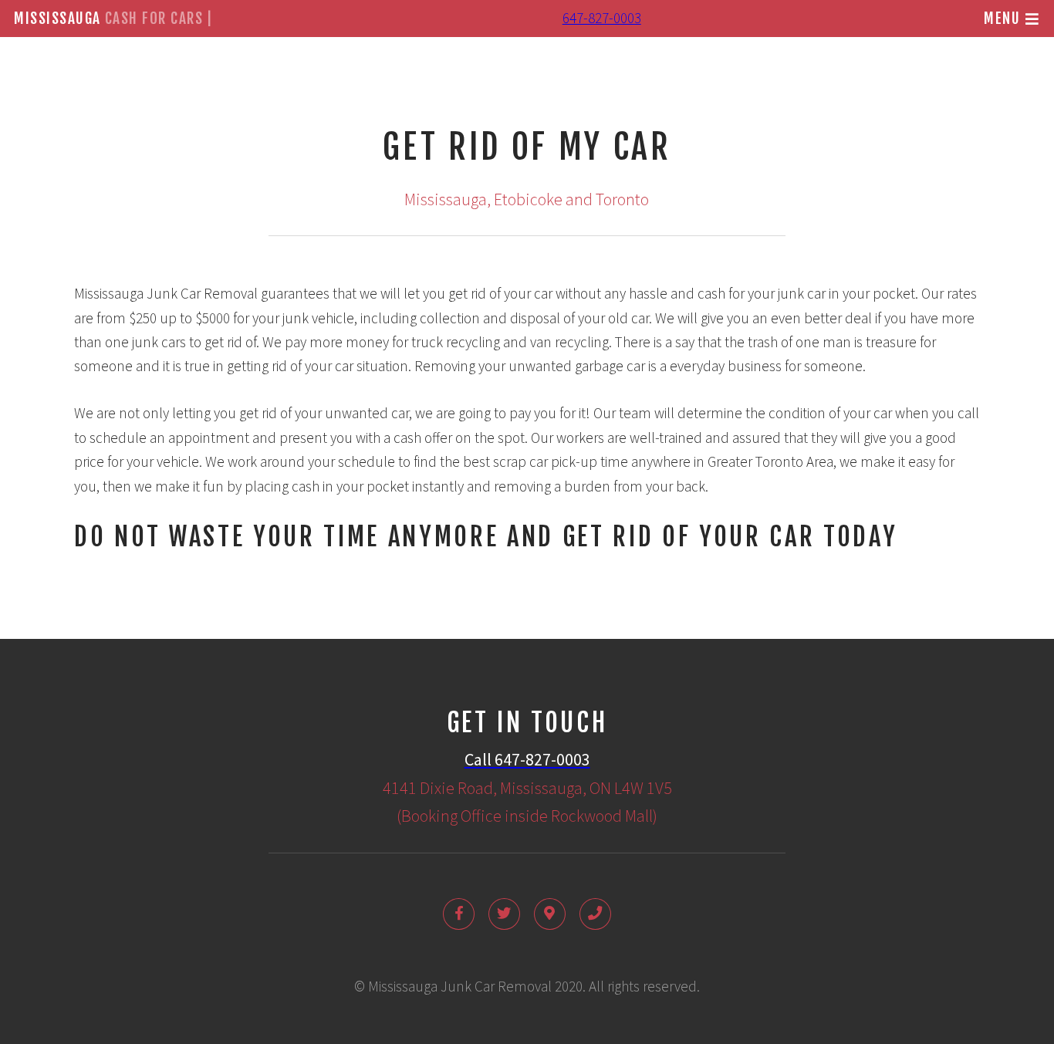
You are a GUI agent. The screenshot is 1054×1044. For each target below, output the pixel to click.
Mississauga (114, 18)
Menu (1002, 18)
